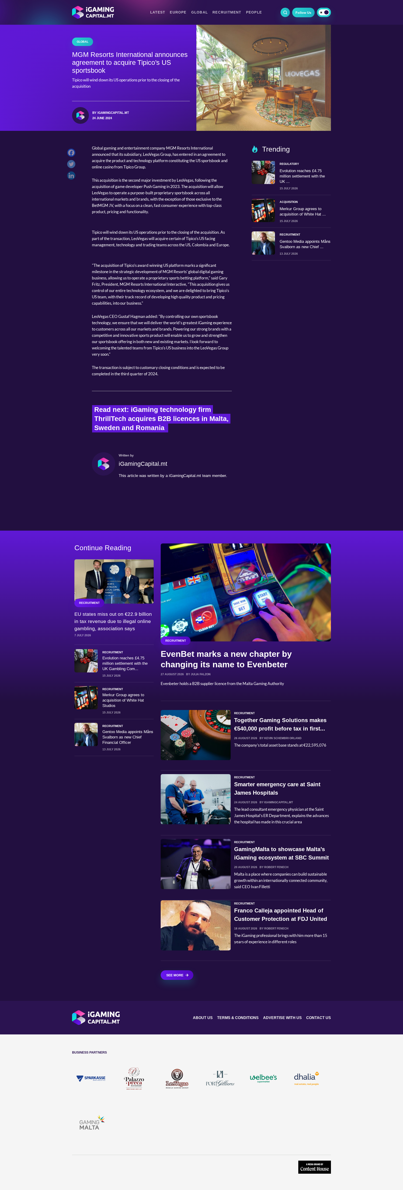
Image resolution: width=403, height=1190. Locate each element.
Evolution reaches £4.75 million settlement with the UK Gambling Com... (125, 663)
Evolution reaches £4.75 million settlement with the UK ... (302, 176)
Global (199, 12)
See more (174, 975)
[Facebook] (72, 154)
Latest (157, 12)
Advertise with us (282, 1018)
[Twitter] (72, 165)
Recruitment (226, 12)
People (254, 12)
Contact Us (318, 1018)
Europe (178, 12)
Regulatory (289, 164)
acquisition (289, 202)
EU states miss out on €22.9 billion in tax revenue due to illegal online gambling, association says (113, 621)
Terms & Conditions (238, 1018)
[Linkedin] (72, 176)
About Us (203, 1018)
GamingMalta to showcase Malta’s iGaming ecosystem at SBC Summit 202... (281, 857)
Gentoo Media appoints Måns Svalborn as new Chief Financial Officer (127, 737)
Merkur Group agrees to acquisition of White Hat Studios (123, 700)
